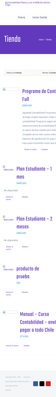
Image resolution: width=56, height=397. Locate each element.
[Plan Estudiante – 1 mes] (9, 168)
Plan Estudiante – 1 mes (34, 173)
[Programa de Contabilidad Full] (11, 98)
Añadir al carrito (30, 150)
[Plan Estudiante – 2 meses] (9, 218)
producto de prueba (28, 273)
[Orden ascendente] (36, 73)
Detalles (45, 150)
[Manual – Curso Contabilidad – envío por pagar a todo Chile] (10, 321)
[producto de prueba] (9, 268)
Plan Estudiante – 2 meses (34, 223)
